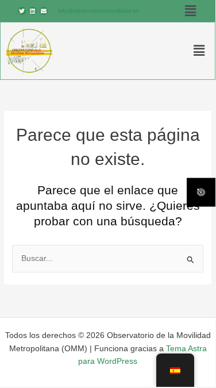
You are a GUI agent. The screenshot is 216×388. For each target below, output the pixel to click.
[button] (190, 11)
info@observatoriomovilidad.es (98, 10)
